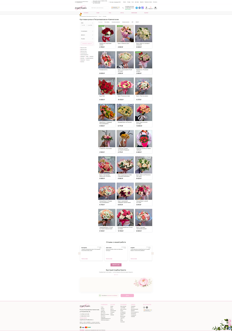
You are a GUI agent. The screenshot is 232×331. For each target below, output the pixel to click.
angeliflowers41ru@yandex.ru (86, 319)
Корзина (155, 7)
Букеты (122, 12)
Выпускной (122, 316)
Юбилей (133, 310)
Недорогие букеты (84, 54)
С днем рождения (89, 58)
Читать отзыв (84, 258)
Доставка (103, 312)
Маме (87, 56)
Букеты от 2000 (84, 49)
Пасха (121, 310)
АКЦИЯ (137, 21)
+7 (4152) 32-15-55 (129, 6)
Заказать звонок (128, 9)
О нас (102, 307)
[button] (152, 253)
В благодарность (135, 312)
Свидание (133, 306)
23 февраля (122, 312)
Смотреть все (116, 265)
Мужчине (82, 58)
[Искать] (90, 8)
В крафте (82, 61)
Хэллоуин (122, 321)
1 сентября (85, 12)
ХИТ (132, 21)
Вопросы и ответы (105, 314)
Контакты (103, 315)
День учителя (123, 309)
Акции (97, 12)
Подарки (146, 12)
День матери (123, 306)
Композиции (134, 12)
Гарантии (103, 311)
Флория (82, 330)
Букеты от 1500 (84, 47)
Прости (132, 307)
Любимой (83, 56)
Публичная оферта (105, 320)
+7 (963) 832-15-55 (129, 7)
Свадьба (133, 316)
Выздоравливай (134, 309)
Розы (110, 12)
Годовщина (133, 315)
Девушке (91, 56)
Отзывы (102, 310)
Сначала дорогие (125, 21)
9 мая (121, 320)
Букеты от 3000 (84, 51)
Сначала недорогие (116, 21)
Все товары (107, 21)
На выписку (133, 313)
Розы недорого (84, 52)
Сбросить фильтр (87, 43)
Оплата (102, 308)
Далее (127, 295)
